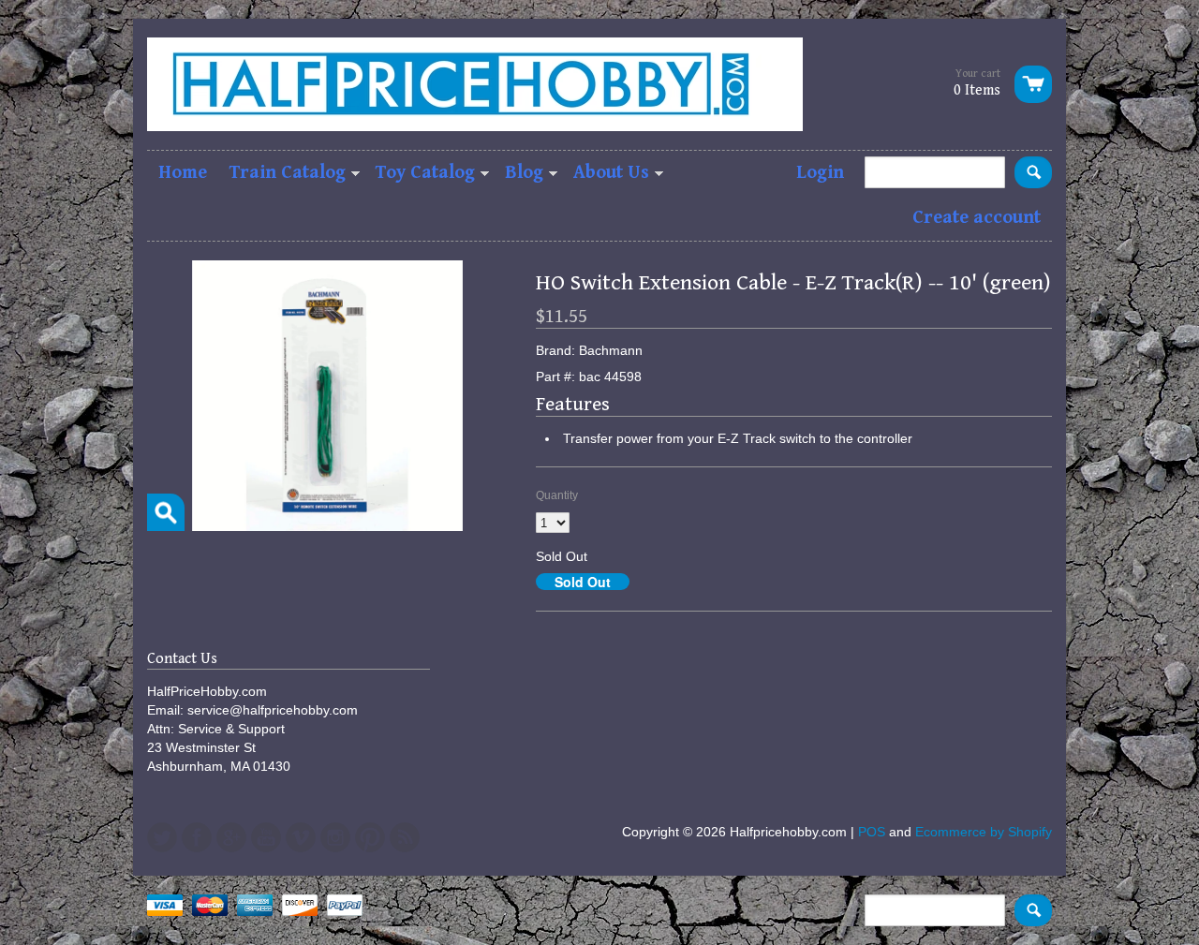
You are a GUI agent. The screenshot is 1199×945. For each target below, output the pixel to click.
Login (820, 173)
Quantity (557, 495)
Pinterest (370, 837)
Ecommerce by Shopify (983, 831)
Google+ (231, 837)
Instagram (335, 837)
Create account (976, 218)
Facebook (197, 837)
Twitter (162, 837)
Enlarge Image (166, 512)
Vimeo (301, 837)
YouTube (266, 837)
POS (871, 831)
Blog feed (405, 837)
